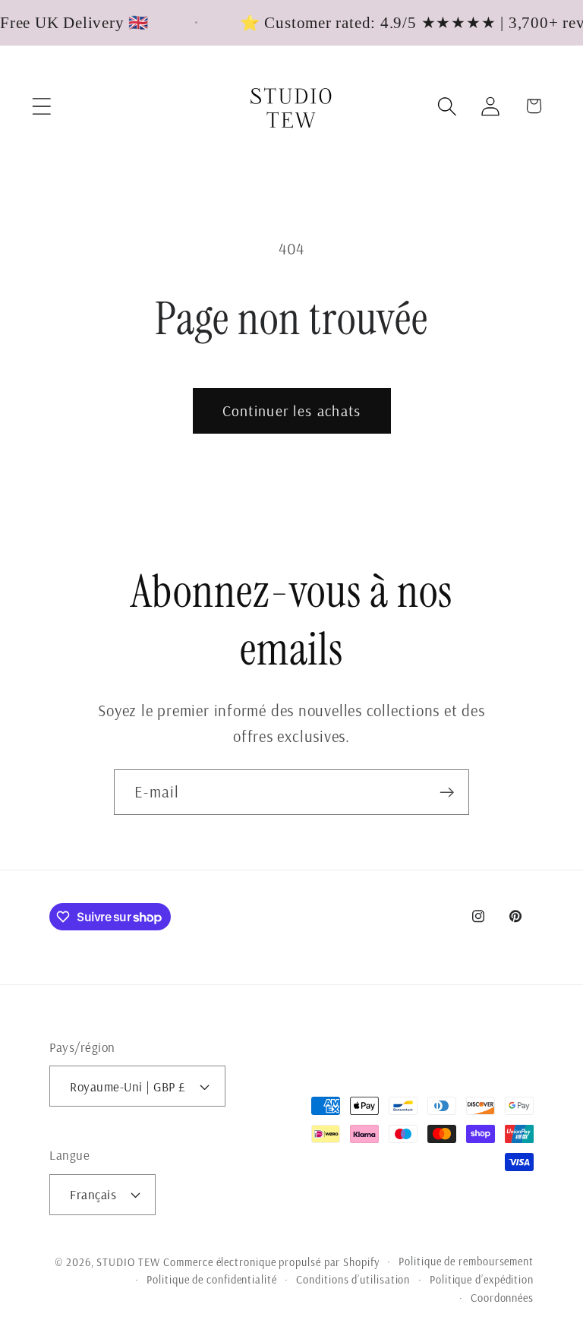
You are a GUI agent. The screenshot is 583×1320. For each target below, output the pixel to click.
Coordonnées (502, 1298)
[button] (41, 106)
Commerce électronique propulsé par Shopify (271, 1262)
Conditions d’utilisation (353, 1280)
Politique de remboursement (466, 1261)
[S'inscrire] (446, 792)
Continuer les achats (291, 410)
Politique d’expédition (482, 1280)
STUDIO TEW (127, 1262)
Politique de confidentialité (211, 1280)
